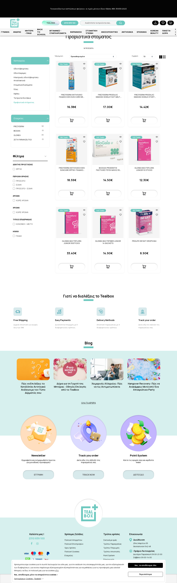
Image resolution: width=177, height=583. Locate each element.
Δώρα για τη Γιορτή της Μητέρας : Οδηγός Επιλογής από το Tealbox (70, 386)
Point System (109, 555)
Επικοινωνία (108, 559)
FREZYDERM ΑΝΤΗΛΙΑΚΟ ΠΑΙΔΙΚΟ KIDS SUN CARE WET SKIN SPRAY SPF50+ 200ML (71, 96)
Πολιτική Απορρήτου (73, 540)
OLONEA (29, 135)
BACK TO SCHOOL (41, 32)
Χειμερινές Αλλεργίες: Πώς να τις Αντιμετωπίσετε (107, 385)
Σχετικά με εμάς (110, 540)
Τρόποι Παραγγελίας (112, 544)
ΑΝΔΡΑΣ (17, 32)
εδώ (57, 570)
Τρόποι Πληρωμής (111, 548)
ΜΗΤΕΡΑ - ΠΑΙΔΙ (29, 32)
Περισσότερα (145, 574)
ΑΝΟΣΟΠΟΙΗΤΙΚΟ (109, 32)
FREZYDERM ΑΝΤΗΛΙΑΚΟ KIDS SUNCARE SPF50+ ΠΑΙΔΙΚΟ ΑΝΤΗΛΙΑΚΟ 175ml (72, 169)
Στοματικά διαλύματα (23, 85)
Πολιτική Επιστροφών (74, 544)
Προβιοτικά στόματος (24, 102)
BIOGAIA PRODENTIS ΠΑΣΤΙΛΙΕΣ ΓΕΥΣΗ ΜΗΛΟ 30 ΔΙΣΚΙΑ (108, 169)
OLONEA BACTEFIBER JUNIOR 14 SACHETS (108, 242)
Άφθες (16, 93)
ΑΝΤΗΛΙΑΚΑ (127, 32)
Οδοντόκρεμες (20, 73)
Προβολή (135, 56)
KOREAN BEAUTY (154, 32)
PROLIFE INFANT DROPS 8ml (144, 241)
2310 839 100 (37, 538)
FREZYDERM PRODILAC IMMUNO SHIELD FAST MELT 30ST (108, 96)
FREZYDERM (29, 126)
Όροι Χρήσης (70, 548)
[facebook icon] (31, 543)
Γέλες (16, 89)
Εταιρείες (69, 555)
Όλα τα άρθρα (88, 402)
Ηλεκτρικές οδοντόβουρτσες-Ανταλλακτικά (26, 79)
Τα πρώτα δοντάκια (22, 98)
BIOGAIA (29, 130)
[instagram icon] (37, 543)
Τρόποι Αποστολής (111, 551)
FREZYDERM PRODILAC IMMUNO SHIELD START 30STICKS (144, 96)
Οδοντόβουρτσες (21, 68)
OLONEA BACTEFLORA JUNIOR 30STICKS (71, 242)
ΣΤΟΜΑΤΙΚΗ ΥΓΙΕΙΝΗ (91, 32)
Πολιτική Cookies (72, 551)
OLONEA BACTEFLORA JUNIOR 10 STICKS (144, 169)
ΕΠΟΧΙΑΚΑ (142, 32)
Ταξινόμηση (59, 56)
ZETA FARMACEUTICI (29, 139)
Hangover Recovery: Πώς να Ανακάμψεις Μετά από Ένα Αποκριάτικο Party (144, 386)
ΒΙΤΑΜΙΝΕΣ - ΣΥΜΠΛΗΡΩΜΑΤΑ (57, 32)
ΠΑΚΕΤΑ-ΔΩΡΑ (166, 32)
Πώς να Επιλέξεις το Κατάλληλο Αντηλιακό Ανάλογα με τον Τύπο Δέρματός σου (33, 388)
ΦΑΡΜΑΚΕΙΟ (76, 32)
